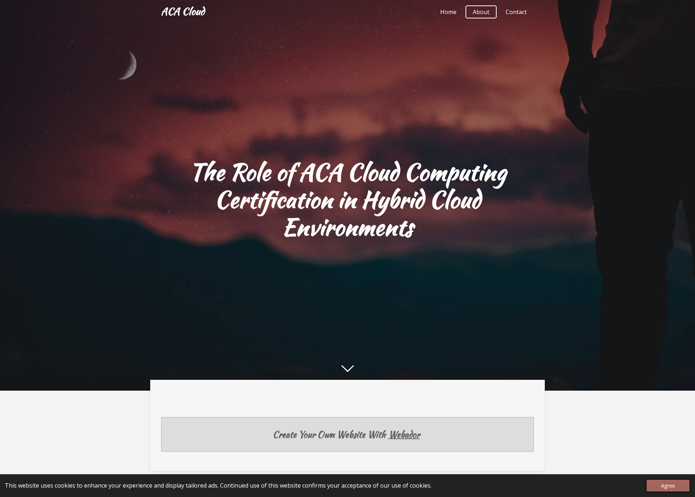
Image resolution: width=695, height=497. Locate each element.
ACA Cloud (183, 11)
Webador (404, 435)
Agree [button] (668, 485)
